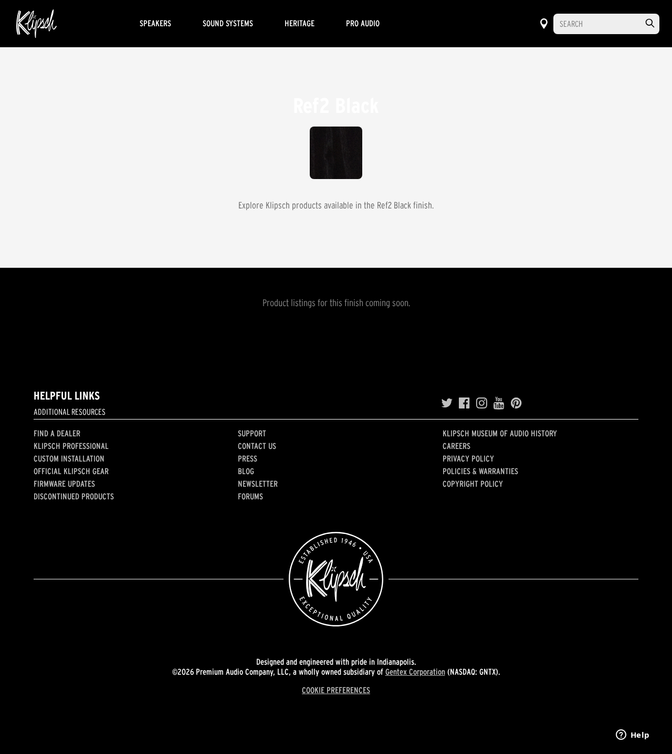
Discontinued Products (74, 496)
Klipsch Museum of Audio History (500, 433)
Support (252, 433)
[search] (650, 23)
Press (247, 458)
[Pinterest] (516, 403)
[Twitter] (447, 403)
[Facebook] (464, 403)
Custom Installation (69, 458)
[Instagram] (481, 403)
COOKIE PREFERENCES (336, 690)
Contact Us (257, 446)
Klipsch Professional (71, 446)
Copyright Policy (473, 483)
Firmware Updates (64, 483)
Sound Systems (228, 23)
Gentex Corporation (415, 671)
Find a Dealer (57, 433)
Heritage (299, 23)
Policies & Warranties (480, 471)
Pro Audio (363, 23)
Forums (250, 496)
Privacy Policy (468, 458)
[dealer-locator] (544, 23)
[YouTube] (499, 403)
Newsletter (258, 483)
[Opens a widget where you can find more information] (633, 735)
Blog (246, 471)
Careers (456, 446)
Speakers (155, 23)
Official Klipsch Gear (71, 471)
